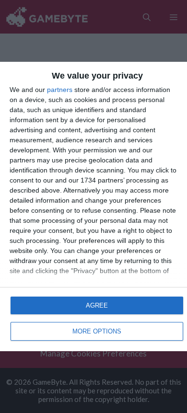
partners (59, 89)
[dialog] (93, 206)
